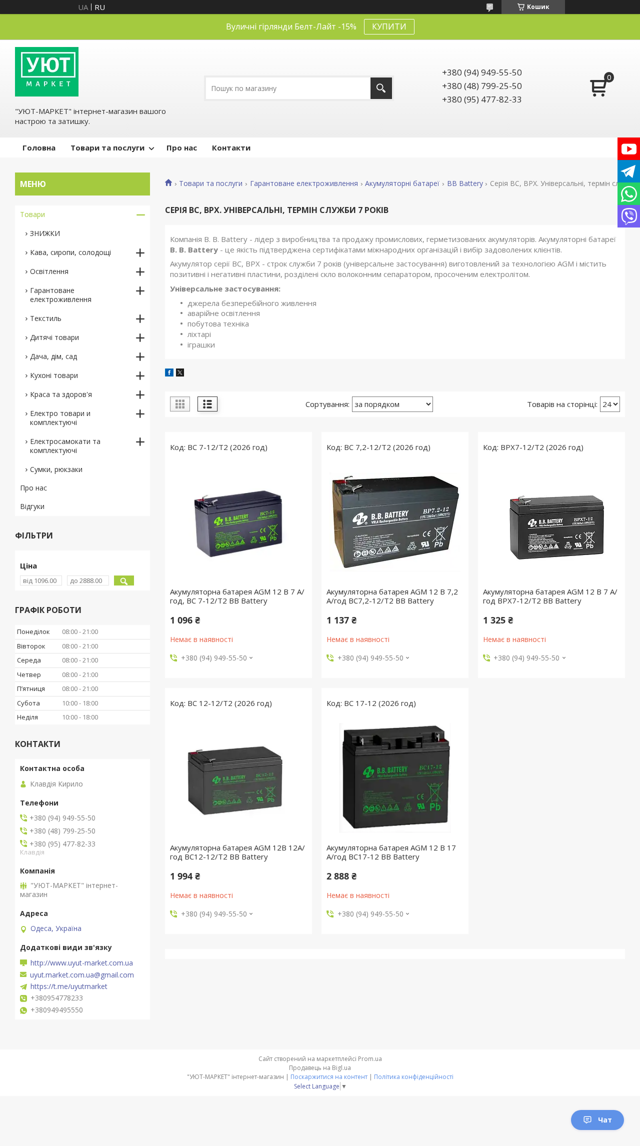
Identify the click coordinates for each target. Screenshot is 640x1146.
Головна (39, 147)
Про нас (181, 147)
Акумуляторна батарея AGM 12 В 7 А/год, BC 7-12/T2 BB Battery (237, 596)
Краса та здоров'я (61, 394)
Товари (32, 214)
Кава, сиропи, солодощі (70, 252)
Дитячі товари (54, 337)
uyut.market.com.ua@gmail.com (82, 975)
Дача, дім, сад (53, 356)
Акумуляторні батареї (402, 183)
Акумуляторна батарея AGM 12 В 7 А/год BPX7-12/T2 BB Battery (550, 596)
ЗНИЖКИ (45, 233)
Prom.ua (370, 1058)
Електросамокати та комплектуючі (65, 445)
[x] (180, 373)
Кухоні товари (54, 375)
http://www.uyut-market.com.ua (81, 963)
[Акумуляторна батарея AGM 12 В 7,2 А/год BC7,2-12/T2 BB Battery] (395, 522)
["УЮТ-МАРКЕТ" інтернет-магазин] (46, 71)
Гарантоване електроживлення (304, 183)
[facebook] (169, 373)
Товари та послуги (107, 147)
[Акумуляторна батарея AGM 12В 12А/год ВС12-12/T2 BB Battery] (238, 778)
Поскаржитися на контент (329, 1076)
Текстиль (46, 318)
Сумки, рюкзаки (56, 469)
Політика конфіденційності (414, 1076)
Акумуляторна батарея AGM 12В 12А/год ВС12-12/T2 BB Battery (237, 852)
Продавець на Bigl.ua (320, 1068)
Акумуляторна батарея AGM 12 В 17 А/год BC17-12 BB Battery (391, 852)
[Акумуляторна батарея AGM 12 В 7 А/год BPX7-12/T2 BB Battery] (551, 522)
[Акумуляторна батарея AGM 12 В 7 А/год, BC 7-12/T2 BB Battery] (238, 522)
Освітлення (49, 271)
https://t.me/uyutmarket (69, 986)
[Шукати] (381, 88)
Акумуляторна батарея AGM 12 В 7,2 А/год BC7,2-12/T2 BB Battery (392, 596)
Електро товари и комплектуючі (60, 417)
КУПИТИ (389, 26)
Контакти (231, 147)
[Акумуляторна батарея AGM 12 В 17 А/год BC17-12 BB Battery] (395, 778)
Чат (605, 1119)
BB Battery (465, 183)
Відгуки (32, 506)
